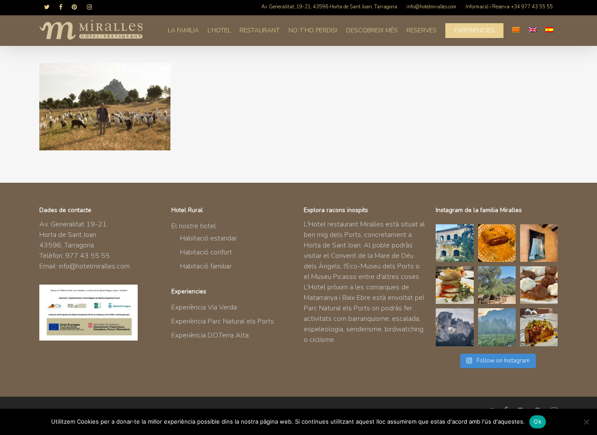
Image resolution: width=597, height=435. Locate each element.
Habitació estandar (208, 238)
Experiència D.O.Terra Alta (210, 335)
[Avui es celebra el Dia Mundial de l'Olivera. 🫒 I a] (497, 285)
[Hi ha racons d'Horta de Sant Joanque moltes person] (454, 243)
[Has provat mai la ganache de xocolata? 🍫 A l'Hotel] (539, 285)
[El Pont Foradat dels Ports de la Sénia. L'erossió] (454, 327)
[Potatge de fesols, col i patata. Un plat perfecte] (497, 243)
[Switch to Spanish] (549, 30)
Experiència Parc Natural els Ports (222, 321)
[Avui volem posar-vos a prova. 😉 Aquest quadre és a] (539, 243)
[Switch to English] (532, 30)
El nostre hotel (193, 226)
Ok (537, 421)
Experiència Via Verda (204, 307)
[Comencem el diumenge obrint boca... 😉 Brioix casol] (539, 327)
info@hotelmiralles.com (94, 266)
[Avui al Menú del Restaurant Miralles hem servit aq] (454, 285)
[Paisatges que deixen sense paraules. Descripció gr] (497, 327)
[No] (586, 422)
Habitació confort (206, 252)
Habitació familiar (206, 266)
